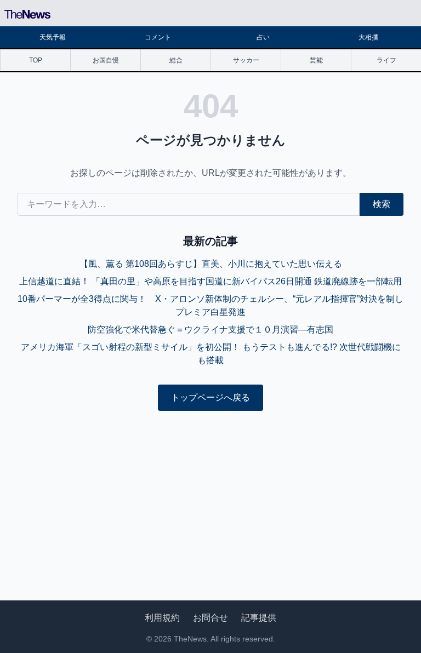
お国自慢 (106, 60)
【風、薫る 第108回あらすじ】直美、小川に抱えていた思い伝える (210, 263)
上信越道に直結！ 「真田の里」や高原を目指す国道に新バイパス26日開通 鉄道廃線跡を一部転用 (210, 281)
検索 (381, 204)
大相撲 (368, 37)
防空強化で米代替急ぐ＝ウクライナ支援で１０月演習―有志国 (210, 329)
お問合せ (210, 617)
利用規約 (162, 617)
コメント (158, 37)
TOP (35, 60)
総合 (176, 60)
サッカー (246, 60)
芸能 (316, 60)
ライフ (386, 60)
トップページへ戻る (210, 397)
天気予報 (52, 37)
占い (263, 37)
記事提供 (258, 617)
